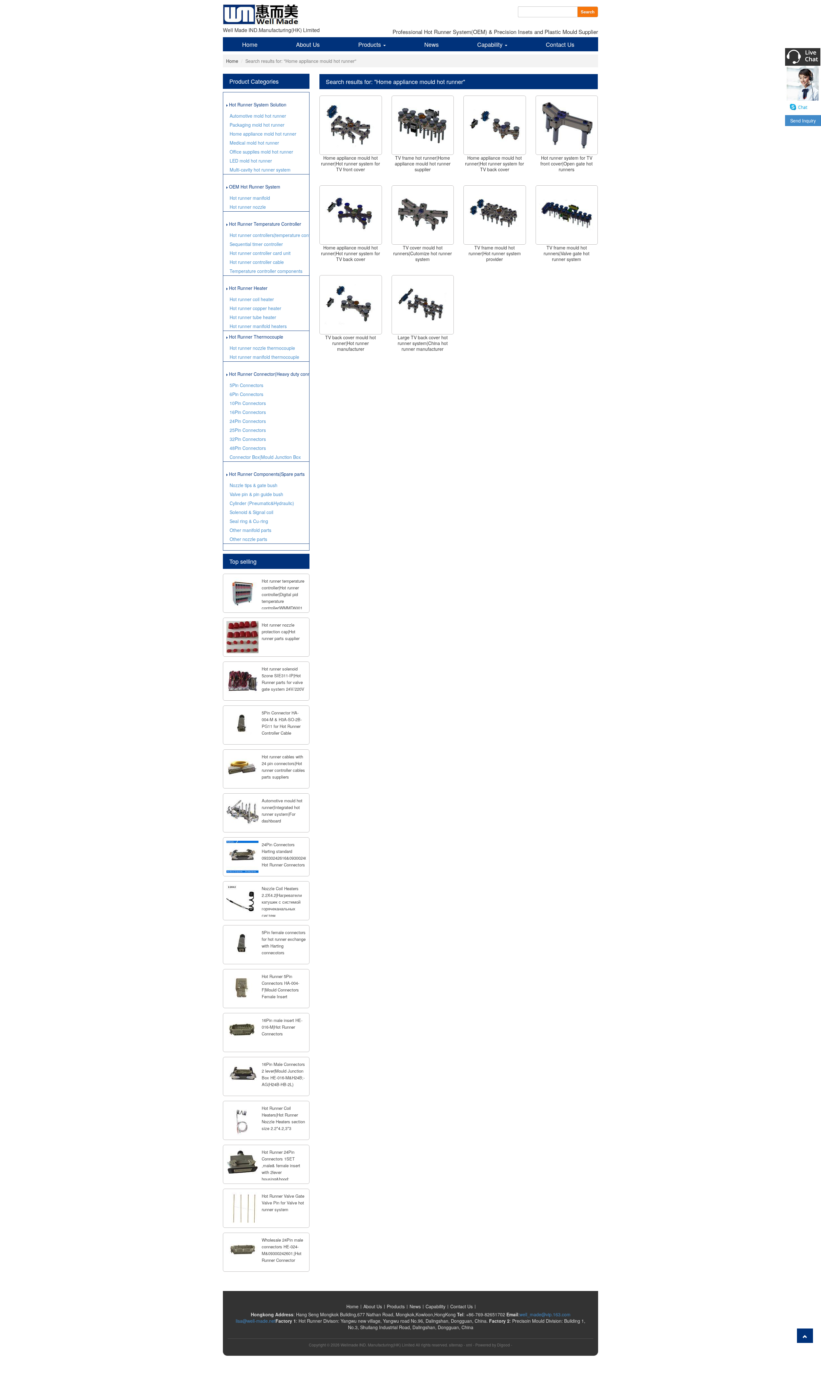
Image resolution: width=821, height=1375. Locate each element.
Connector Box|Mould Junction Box (265, 457)
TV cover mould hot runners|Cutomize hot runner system (422, 253)
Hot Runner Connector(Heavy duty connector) (268, 374)
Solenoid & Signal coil (251, 512)
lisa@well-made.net (255, 1321)
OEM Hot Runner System (254, 186)
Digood (503, 1344)
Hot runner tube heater (253, 317)
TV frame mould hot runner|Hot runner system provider (495, 253)
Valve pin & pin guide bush (256, 494)
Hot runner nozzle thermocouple (262, 348)
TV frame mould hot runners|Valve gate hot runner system (566, 253)
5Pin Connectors (246, 385)
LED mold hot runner (251, 160)
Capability (490, 44)
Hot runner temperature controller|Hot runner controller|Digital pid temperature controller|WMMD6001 (283, 594)
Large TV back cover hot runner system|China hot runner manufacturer (423, 343)
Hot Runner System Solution (257, 104)
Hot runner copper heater (255, 308)
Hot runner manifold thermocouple (264, 357)
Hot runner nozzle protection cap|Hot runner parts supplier (281, 631)
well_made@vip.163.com (545, 1314)
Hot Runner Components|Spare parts (266, 474)
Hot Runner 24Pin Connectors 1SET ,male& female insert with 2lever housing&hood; (281, 1165)
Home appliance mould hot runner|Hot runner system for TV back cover (494, 164)
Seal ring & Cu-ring (249, 521)
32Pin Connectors (248, 439)
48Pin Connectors (248, 448)
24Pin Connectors (248, 421)
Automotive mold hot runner (258, 116)
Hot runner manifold (250, 198)
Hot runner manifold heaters (258, 326)
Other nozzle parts (248, 539)
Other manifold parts (250, 530)
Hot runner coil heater (252, 299)
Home (250, 44)
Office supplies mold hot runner (261, 151)
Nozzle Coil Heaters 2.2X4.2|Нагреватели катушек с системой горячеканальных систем (282, 901)
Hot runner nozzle (248, 207)
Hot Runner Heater (247, 288)
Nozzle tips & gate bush (253, 485)
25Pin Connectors (248, 430)
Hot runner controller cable (257, 262)
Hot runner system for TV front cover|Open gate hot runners (566, 164)
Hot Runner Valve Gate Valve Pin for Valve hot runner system (283, 1202)
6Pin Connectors (246, 394)
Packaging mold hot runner (257, 125)
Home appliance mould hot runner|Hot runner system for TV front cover (350, 164)
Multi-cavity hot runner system (260, 169)
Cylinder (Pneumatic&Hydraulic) (262, 503)
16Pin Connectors (248, 412)
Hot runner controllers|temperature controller (269, 235)
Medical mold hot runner (254, 142)
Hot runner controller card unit (260, 253)
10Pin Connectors (248, 403)
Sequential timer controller (256, 244)
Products (370, 44)
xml (469, 1344)
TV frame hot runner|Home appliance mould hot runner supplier (423, 164)
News (431, 44)
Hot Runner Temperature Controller (264, 224)
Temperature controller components (266, 271)
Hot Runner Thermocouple (255, 336)
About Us (308, 44)
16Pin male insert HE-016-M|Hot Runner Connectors (282, 1027)
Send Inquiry (803, 120)
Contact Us (560, 44)
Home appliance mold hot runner (263, 134)
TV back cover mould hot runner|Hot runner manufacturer (350, 343)
